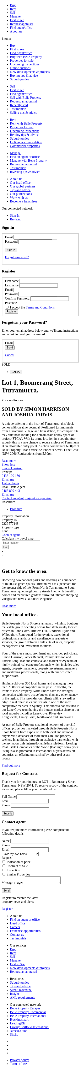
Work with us (19, 197)
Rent (13, 9)
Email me (8, 479)
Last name (11, 285)
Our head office (20, 182)
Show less (8, 464)
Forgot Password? (17, 257)
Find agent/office (21, 27)
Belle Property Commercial (28, 1012)
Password (11, 241)
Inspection (13, 870)
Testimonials (18, 109)
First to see (17, 20)
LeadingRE (17, 1023)
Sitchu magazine (21, 990)
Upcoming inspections (24, 64)
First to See (17, 964)
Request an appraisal (23, 101)
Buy (13, 5)
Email (9, 237)
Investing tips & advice (25, 172)
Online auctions (20, 68)
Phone (6, 805)
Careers (15, 927)
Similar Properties (18, 874)
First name (12, 281)
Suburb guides (19, 79)
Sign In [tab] (15, 215)
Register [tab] (15, 219)
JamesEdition (18, 1031)
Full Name (9, 796)
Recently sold (19, 105)
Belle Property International (28, 1016)
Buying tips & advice (24, 75)
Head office (17, 923)
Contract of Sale (17, 866)
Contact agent (11, 535)
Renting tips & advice (24, 134)
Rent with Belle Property (26, 123)
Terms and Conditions (40, 307)
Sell (12, 12)
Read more (9, 460)
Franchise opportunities (25, 931)
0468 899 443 (11, 490)
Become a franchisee (23, 201)
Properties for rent (21, 127)
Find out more (11, 765)
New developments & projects (30, 72)
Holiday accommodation (26, 142)
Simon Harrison (12, 468)
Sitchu (14, 1034)
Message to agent (13, 882)
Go (5, 547)
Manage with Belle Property (28, 160)
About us (16, 31)
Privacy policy (19, 1060)
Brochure (16, 509)
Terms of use (18, 1063)
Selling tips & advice (23, 112)
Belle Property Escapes (25, 1008)
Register (7, 908)
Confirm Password (17, 298)
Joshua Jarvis (10, 483)
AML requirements (22, 997)
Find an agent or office (25, 157)
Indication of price (19, 862)
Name (6, 841)
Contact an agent (13, 498)
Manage (15, 16)
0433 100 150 (11, 475)
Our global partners (22, 186)
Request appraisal (21, 24)
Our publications (21, 194)
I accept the (32, 307)
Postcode (11, 303)
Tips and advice (20, 190)
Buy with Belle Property (26, 57)
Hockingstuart (19, 1019)
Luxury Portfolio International (29, 1027)
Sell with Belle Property (25, 97)
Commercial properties (25, 146)
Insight (14, 993)
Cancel (9, 355)
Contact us (17, 934)
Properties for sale (21, 60)
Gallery (16, 371)
